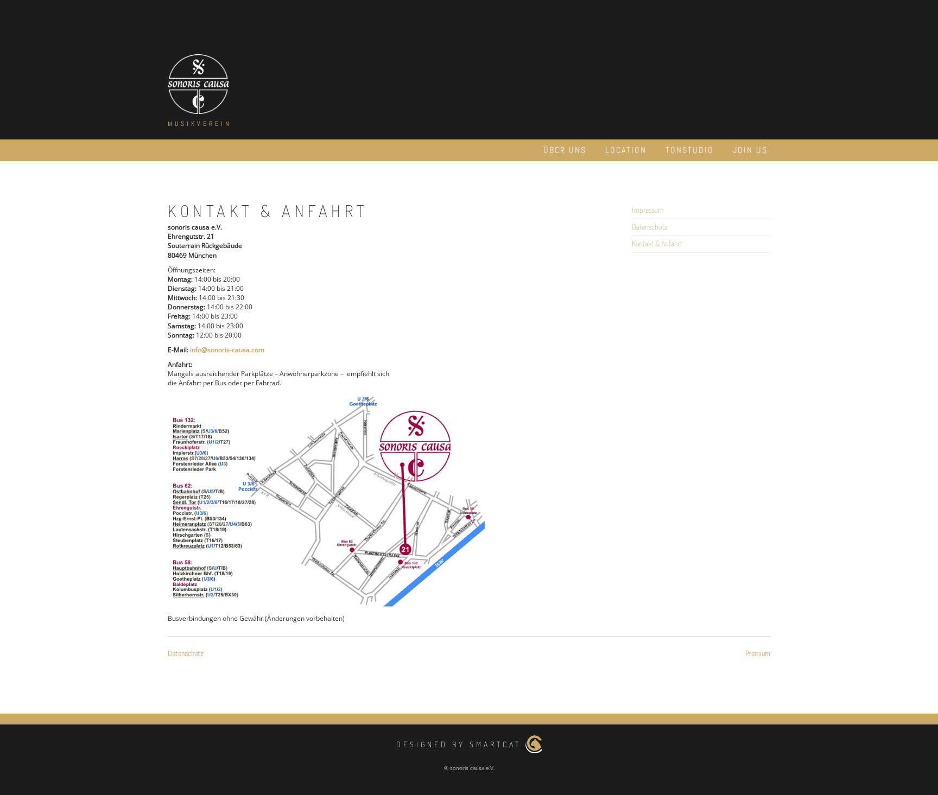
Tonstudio (690, 150)
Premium (757, 653)
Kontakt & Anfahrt (657, 243)
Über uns (564, 150)
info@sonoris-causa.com (227, 349)
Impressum (648, 209)
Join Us (750, 150)
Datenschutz (649, 226)
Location (626, 150)
